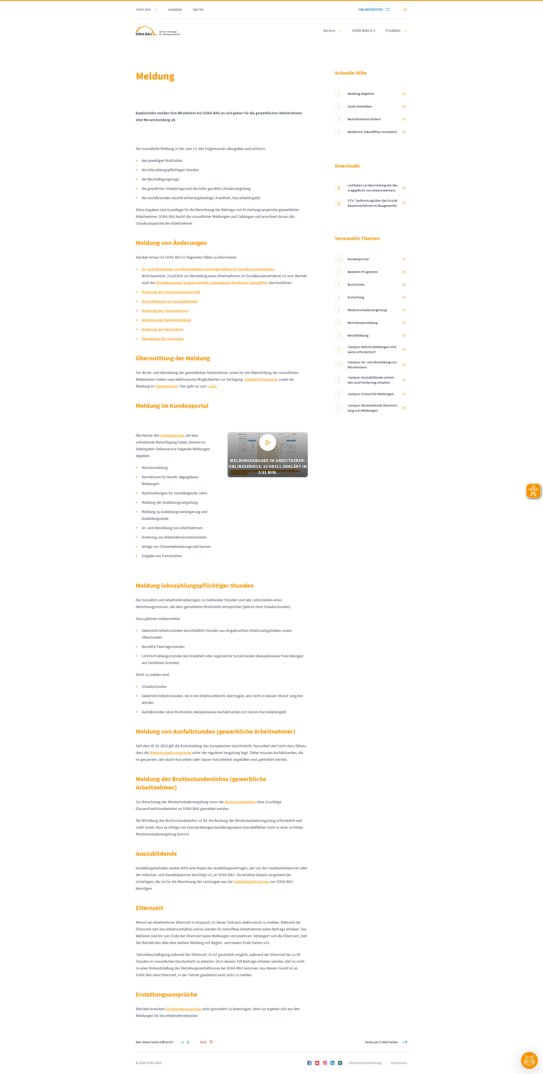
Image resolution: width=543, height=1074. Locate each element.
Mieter (198, 9)
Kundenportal (166, 386)
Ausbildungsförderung (251, 881)
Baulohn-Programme (261, 379)
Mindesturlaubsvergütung (170, 752)
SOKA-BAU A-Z (363, 31)
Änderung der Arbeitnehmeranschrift (171, 292)
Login (212, 386)
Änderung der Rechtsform (162, 329)
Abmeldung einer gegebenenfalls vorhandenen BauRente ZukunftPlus (212, 282)
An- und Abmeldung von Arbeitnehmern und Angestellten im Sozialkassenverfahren (208, 269)
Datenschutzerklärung (365, 1063)
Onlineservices (370, 9)
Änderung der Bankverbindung (166, 320)
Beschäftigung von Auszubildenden (170, 301)
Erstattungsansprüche (183, 1009)
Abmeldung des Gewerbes (163, 338)
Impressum (399, 1063)
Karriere (175, 9)
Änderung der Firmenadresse (165, 310)
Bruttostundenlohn (240, 802)
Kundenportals (172, 435)
